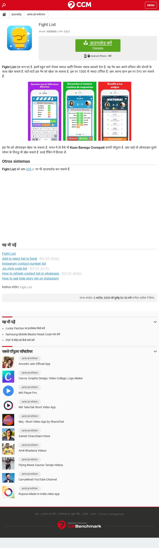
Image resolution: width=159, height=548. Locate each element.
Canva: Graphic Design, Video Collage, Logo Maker (51, 378)
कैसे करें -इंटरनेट (39, 268)
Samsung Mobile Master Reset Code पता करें (33, 334)
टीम (37, 514)
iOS (28, 169)
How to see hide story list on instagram (30, 278)
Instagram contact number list (24, 264)
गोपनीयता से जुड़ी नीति (69, 514)
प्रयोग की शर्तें (48, 514)
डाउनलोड (16, 14)
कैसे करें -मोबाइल (49, 259)
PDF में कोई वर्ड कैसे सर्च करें (20, 340)
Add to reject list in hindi (19, 259)
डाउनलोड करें (100, 45)
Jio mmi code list (14, 268)
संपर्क (85, 514)
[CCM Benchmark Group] (79, 526)
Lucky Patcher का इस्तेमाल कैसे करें (25, 328)
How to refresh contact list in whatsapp (30, 273)
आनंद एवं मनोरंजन (36, 14)
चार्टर (93, 514)
